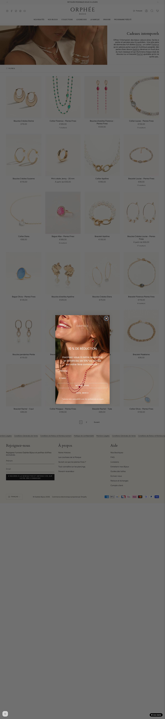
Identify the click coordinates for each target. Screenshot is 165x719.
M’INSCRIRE (83, 385)
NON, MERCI (82, 393)
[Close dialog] (106, 318)
